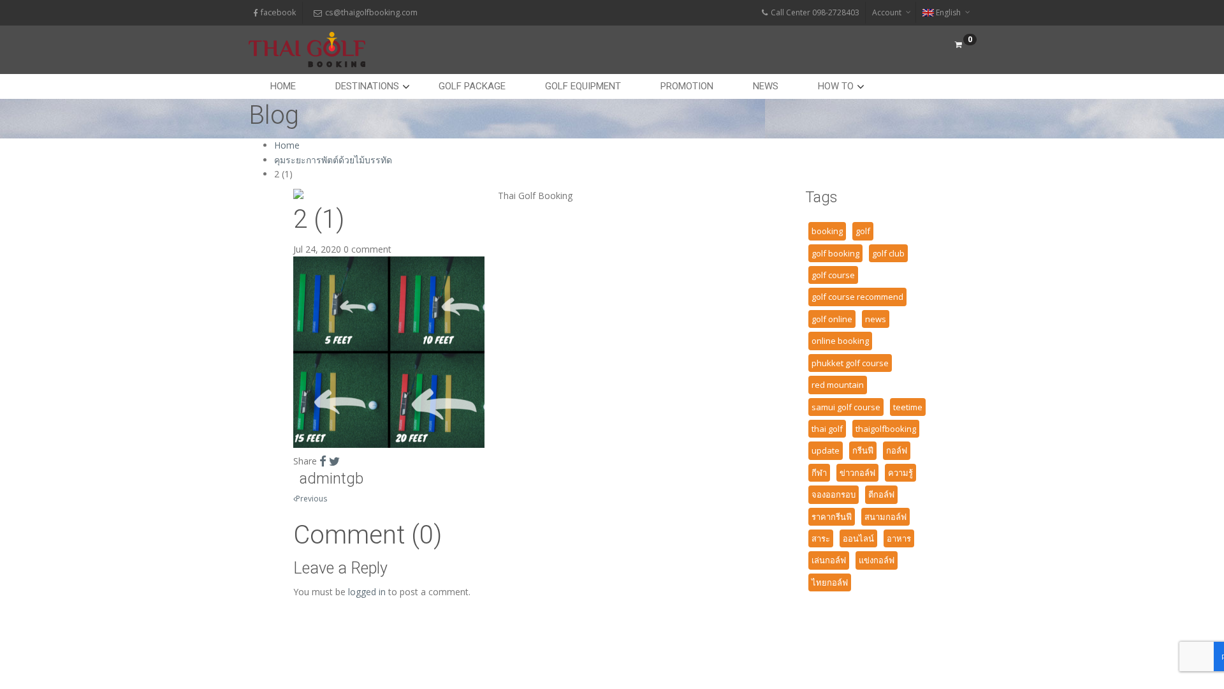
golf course (833, 275)
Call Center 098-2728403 (815, 12)
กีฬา (819, 472)
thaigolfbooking (886, 428)
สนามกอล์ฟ (885, 516)
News (765, 86)
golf (863, 231)
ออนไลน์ (858, 538)
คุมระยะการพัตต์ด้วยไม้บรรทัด (333, 160)
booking (827, 231)
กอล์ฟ (896, 450)
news (875, 319)
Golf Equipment (583, 86)
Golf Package (472, 86)
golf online (832, 319)
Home (283, 86)
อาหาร (899, 538)
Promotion (686, 86)
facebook (278, 12)
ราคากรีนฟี (832, 516)
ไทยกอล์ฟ (830, 582)
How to (836, 86)
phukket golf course (850, 363)
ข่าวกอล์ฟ (857, 472)
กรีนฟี (862, 450)
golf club (888, 253)
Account (886, 12)
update (826, 450)
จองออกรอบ (834, 494)
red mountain (838, 384)
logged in (367, 592)
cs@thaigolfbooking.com (371, 12)
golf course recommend (857, 296)
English (948, 12)
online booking (840, 340)
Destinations (367, 86)
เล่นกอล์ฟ (829, 560)
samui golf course (846, 407)
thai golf (827, 428)
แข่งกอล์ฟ (876, 560)
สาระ (821, 538)
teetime (907, 407)
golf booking (835, 253)
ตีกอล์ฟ (881, 494)
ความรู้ (900, 472)
